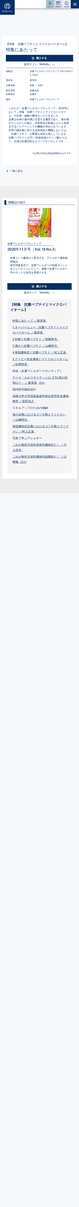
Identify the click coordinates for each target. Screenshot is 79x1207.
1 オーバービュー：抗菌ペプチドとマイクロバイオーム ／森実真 (40, 330)
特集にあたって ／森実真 (29, 320)
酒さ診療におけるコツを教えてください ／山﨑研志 (39, 417)
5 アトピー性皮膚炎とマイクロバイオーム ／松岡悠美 (40, 361)
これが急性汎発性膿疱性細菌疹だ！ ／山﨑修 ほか (39, 459)
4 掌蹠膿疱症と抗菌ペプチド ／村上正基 (39, 352)
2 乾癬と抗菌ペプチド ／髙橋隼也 (35, 339)
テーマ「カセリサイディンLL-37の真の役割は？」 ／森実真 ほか (40, 380)
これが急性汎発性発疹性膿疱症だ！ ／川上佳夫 (39, 447)
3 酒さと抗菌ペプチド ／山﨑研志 (35, 346)
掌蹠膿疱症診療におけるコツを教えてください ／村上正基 (40, 429)
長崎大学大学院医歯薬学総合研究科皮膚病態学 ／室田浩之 (40, 398)
